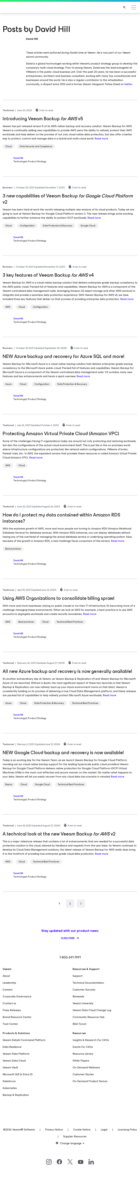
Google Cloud (88, 226)
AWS (7, 307)
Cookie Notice (81, 1129)
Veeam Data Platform (16, 1053)
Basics (8, 784)
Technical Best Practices (70, 622)
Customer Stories (83, 1074)
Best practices (13, 549)
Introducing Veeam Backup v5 (43, 119)
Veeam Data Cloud (14, 1060)
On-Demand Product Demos (90, 1081)
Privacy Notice (54, 1129)
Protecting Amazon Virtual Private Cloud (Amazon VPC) (61, 433)
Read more (101, 138)
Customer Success (84, 989)
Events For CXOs (83, 1047)
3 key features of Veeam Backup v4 (48, 275)
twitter (128, 84)
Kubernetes (10, 1088)
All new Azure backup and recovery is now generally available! (67, 671)
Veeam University (83, 1003)
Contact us (9, 1003)
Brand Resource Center (17, 1017)
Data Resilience (12, 1047)
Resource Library (83, 1053)
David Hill (18, 158)
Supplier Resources (75, 1136)
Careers (7, 989)
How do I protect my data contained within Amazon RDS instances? (61, 518)
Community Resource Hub (88, 1017)
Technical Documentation (88, 982)
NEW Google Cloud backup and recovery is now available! (63, 753)
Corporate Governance (17, 996)
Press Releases (12, 1010)
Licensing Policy (127, 1129)
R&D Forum (79, 1024)
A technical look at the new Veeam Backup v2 (59, 834)
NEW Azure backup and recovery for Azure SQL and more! (63, 356)
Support (77, 976)
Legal (104, 1129)
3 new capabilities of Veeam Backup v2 (68, 199)
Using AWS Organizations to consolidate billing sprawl (58, 598)
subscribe (68, 938)
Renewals (78, 996)
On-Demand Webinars (86, 1067)
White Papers (81, 1060)
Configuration (27, 226)
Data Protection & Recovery (57, 226)
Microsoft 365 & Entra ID (18, 1074)
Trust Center (10, 1024)
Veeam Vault (10, 1067)
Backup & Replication (16, 1095)
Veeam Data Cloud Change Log (92, 1010)
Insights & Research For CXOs (91, 1040)
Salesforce (9, 1081)
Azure (8, 384)
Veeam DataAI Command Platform (24, 1040)
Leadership (9, 982)
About (6, 976)
